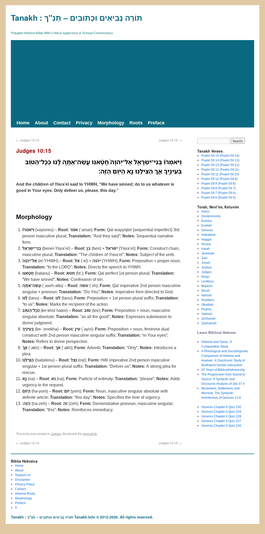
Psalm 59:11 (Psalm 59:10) (220, 174)
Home (23, 122)
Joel (204, 258)
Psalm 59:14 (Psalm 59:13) (220, 160)
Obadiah (207, 304)
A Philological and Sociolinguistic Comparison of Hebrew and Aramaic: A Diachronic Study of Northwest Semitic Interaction (224, 358)
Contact (62, 122)
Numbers (207, 300)
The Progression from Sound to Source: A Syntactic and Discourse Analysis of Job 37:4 (223, 379)
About (41, 122)
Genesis (207, 230)
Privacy (84, 122)
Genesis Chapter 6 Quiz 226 (221, 425)
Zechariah (208, 318)
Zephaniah (209, 323)
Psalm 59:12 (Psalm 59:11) (220, 169)
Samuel (206, 314)
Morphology (111, 122)
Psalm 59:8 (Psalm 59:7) (218, 188)
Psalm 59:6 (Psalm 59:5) (218, 197)
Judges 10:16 (170, 140)
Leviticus (207, 281)
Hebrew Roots (25, 493)
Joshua (206, 267)
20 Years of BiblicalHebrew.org (223, 369)
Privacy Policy (25, 484)
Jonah (205, 262)
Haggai (206, 239)
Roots (136, 122)
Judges (56, 433)
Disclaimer (22, 479)
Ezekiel (206, 225)
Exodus (206, 221)
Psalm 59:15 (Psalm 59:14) (220, 155)
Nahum (206, 295)
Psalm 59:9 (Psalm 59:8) (218, 183)
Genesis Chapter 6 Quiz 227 (221, 421)
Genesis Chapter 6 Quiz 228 (221, 416)
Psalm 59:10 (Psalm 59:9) (219, 179)
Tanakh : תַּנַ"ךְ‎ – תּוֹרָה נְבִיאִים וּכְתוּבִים (76, 17)
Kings (205, 276)
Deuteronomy (210, 216)
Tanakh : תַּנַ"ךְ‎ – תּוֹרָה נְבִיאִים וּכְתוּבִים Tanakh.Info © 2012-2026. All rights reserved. (82, 517)
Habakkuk (208, 234)
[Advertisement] (132, 79)
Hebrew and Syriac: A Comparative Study (216, 344)
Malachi (206, 286)
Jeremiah (208, 253)
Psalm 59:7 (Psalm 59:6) (218, 193)
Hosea (206, 244)
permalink (90, 433)
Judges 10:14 (27, 140)
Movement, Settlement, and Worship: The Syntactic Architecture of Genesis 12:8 (221, 393)
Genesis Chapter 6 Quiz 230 (221, 407)
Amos (205, 211)
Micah (205, 290)
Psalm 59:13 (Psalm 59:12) (220, 165)
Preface (156, 122)
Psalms (206, 309)
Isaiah (205, 248)
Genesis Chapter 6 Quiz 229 (221, 411)
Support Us (23, 475)
